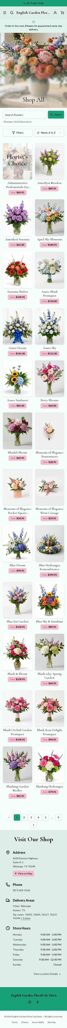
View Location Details (46, 973)
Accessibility (38, 1022)
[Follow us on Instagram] (30, 1002)
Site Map (52, 1022)
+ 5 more (25, 918)
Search (58, 114)
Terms (15, 1022)
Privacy (24, 1022)
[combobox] (49, 133)
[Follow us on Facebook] (37, 1002)
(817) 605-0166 (35, 3)
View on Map (25, 873)
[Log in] (55, 12)
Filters (19, 132)
